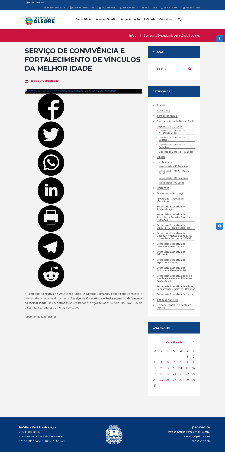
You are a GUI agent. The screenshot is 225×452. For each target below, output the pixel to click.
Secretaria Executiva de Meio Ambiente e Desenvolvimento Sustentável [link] (174, 279)
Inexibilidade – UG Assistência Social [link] (174, 172)
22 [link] (187, 374)
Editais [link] (161, 157)
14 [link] (180, 368)
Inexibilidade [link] (164, 162)
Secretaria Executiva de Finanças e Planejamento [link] (171, 269)
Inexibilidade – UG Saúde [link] (171, 183)
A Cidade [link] (150, 19)
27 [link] (174, 380)
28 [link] (180, 380)
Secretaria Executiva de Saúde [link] (175, 294)
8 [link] (187, 362)
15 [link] (187, 368)
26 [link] (167, 380)
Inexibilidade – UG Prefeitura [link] (173, 166)
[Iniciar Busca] (179, 19)
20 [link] (174, 374)
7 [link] (181, 362)
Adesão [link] (161, 105)
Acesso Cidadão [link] (106, 19)
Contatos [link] (165, 19)
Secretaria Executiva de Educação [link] (171, 253)
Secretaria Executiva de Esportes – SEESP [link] (171, 261)
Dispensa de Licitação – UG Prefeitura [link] (173, 146)
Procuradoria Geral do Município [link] (170, 200)
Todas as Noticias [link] (167, 300)
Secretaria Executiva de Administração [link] (171, 208)
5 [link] (168, 362)
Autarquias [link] (163, 111)
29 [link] (187, 380)
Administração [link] (130, 19)
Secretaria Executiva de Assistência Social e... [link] (172, 36)
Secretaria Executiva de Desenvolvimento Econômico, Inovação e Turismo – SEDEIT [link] (174, 236)
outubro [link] (174, 342)
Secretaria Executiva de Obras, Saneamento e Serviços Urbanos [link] (176, 288)
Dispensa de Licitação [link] (170, 127)
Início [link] (132, 36)
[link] (219, 38)
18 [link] (161, 374)
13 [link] (174, 368)
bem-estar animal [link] (167, 116)
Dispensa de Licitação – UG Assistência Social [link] (173, 132)
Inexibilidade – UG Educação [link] (173, 178)
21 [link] (181, 374)
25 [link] (161, 380)
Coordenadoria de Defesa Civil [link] (175, 121)
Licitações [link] (163, 188)
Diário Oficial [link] (83, 19)
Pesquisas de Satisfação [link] (171, 193)
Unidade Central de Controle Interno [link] (174, 306)
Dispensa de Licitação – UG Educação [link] (173, 139)
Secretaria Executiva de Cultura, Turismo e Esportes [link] (173, 227)
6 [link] (174, 362)
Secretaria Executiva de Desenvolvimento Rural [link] (171, 245)
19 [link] (168, 374)
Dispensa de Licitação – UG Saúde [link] (176, 152)
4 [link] (161, 362)
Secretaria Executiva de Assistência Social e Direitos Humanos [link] (173, 217)
